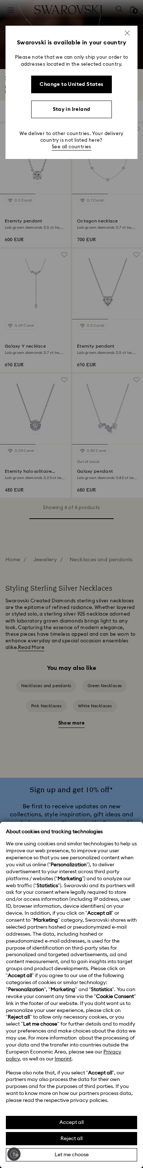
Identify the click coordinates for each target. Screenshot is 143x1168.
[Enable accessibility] (14, 1154)
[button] (127, 33)
